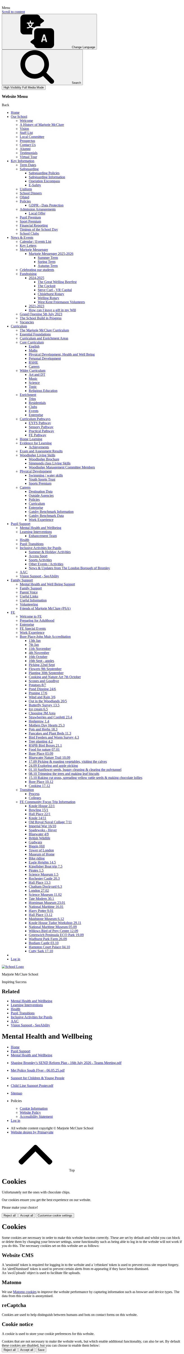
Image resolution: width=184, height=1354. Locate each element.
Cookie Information (34, 1108)
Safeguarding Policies (44, 173)
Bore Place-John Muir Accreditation (45, 636)
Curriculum (19, 326)
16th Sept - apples (41, 661)
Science (34, 383)
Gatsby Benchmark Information (51, 512)
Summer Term (48, 258)
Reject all (10, 1215)
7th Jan (34, 645)
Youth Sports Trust (42, 479)
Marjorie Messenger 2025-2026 (51, 254)
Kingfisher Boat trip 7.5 (45, 866)
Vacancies (27, 322)
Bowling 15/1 (38, 810)
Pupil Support (20, 524)
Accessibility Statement (36, 1116)
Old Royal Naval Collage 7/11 (50, 822)
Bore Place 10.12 (41, 782)
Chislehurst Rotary (51, 294)
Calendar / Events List (35, 241)
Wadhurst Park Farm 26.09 (48, 939)
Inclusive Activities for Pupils (40, 548)
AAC (24, 572)
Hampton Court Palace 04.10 (49, 947)
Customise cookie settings (55, 1215)
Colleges (35, 798)
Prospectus (27, 141)
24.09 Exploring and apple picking (53, 765)
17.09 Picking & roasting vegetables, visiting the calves (68, 761)
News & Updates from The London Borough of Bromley (69, 568)
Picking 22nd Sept (42, 665)
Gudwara (35, 842)
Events (33, 411)
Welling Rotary (48, 298)
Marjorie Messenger (34, 249)
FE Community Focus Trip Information (47, 802)
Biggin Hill (37, 846)
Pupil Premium (30, 217)
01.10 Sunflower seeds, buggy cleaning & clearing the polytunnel (75, 770)
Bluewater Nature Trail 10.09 (49, 757)
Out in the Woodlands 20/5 (48, 701)
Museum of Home (42, 854)
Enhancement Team (43, 536)
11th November (40, 649)
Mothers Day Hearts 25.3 (47, 725)
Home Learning (31, 439)
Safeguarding (29, 169)
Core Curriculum (32, 342)
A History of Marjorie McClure (42, 125)
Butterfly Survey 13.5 (44, 705)
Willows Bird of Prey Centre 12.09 (53, 931)
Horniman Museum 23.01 (47, 903)
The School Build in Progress (40, 318)
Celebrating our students (37, 270)
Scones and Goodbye (44, 681)
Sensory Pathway (41, 427)
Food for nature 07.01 (44, 749)
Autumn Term (48, 266)
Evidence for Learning (36, 443)
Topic (33, 387)
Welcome (26, 121)
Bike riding (37, 858)
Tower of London (41, 850)
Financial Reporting (34, 225)
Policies (25, 201)
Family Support (22, 580)
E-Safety (35, 185)
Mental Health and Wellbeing (40, 528)
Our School (19, 116)
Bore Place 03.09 (41, 753)
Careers (34, 366)
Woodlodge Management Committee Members (62, 467)
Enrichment (28, 395)
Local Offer (37, 213)
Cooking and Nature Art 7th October (55, 677)
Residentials (37, 403)
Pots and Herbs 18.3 (43, 729)
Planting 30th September (46, 673)
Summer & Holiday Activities (50, 552)
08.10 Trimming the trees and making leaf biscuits (64, 774)
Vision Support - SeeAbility (39, 576)
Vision (24, 129)
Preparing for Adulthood (37, 620)
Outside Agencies (41, 495)
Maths (33, 350)
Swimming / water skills (46, 475)
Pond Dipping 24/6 (42, 689)
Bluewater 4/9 (39, 834)
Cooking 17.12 (39, 786)
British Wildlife (39, 838)
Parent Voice (29, 592)
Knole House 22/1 (42, 806)
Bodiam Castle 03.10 (44, 943)
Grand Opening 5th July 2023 (41, 314)
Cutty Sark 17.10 (41, 951)
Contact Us (28, 145)
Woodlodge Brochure (44, 459)
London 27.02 (39, 890)
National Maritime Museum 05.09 (53, 927)
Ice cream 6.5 (38, 709)
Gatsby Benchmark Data (46, 516)
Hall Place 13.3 (39, 882)
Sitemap (16, 1093)
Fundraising (28, 274)
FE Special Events (33, 628)
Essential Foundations (35, 334)
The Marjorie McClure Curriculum (44, 330)
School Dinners (31, 193)
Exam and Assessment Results (41, 451)
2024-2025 (36, 278)
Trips (32, 399)
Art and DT (37, 374)
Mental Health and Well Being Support (47, 584)
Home (15, 112)
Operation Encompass (44, 181)
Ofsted (24, 197)
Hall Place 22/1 (39, 814)
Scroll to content (13, 12)
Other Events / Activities (46, 564)
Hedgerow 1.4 (39, 721)
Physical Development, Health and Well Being (62, 354)
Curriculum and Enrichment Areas (44, 338)
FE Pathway (37, 435)
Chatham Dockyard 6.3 (45, 886)
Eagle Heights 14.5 (42, 862)
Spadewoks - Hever (43, 830)
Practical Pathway (41, 431)
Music (33, 378)
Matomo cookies (25, 1292)
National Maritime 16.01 (46, 907)
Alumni (25, 149)
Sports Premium (40, 483)
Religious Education (43, 391)
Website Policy (30, 1112)
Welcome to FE (31, 616)
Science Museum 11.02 (45, 894)
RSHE (33, 362)
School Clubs (29, 233)
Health (24, 540)
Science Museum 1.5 (43, 874)
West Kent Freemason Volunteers (61, 302)
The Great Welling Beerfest (57, 282)
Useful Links (29, 596)
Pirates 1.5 (36, 870)
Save (41, 1350)
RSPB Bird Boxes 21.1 (45, 745)
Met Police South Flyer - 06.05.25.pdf (38, 1070)
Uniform (26, 189)
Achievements (39, 447)
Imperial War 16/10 (42, 826)
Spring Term (46, 262)
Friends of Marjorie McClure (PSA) (45, 608)
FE (13, 612)
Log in (15, 959)
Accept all (26, 1215)
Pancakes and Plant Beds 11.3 (50, 733)
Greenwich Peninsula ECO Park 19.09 (56, 935)
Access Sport (38, 556)
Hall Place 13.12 (40, 915)
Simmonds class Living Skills (49, 463)
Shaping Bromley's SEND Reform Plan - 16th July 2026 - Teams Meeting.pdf (66, 1063)
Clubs (33, 407)
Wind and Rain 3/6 (42, 697)
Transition (27, 790)
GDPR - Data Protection (46, 205)
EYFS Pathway (40, 423)
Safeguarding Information (47, 177)
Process (34, 794)
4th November (39, 653)
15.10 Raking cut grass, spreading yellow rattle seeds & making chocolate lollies (85, 778)
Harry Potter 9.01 (41, 911)
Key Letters (28, 245)
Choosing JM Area (42, 713)
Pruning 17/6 (38, 693)
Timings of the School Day (39, 229)
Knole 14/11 (37, 818)
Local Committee (32, 137)
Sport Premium (30, 221)
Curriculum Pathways (35, 419)
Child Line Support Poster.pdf (32, 1085)
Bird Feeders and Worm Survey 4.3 (54, 737)
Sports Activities (40, 560)
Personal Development (45, 358)
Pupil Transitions (32, 544)
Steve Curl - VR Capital (55, 290)
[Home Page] (13, 967)
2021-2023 (36, 306)
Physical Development (36, 471)
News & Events (22, 237)
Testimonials (28, 153)
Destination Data (41, 491)
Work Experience (41, 520)
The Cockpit (46, 286)
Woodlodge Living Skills (37, 455)
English (34, 346)
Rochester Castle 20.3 (44, 878)
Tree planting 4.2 (41, 741)
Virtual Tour (28, 157)
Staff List (26, 133)
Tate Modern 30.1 (41, 899)
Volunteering (29, 604)
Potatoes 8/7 (37, 685)
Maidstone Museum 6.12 (46, 919)
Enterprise (36, 415)
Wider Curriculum (32, 370)
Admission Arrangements (38, 209)
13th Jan (35, 641)
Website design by (32, 1132)
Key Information (22, 161)
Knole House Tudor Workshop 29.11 (55, 923)
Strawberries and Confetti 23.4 (50, 717)
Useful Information (33, 600)
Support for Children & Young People (37, 1078)
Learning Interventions (36, 532)
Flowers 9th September (45, 669)
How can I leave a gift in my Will (52, 310)
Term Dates (28, 165)
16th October (38, 657)
